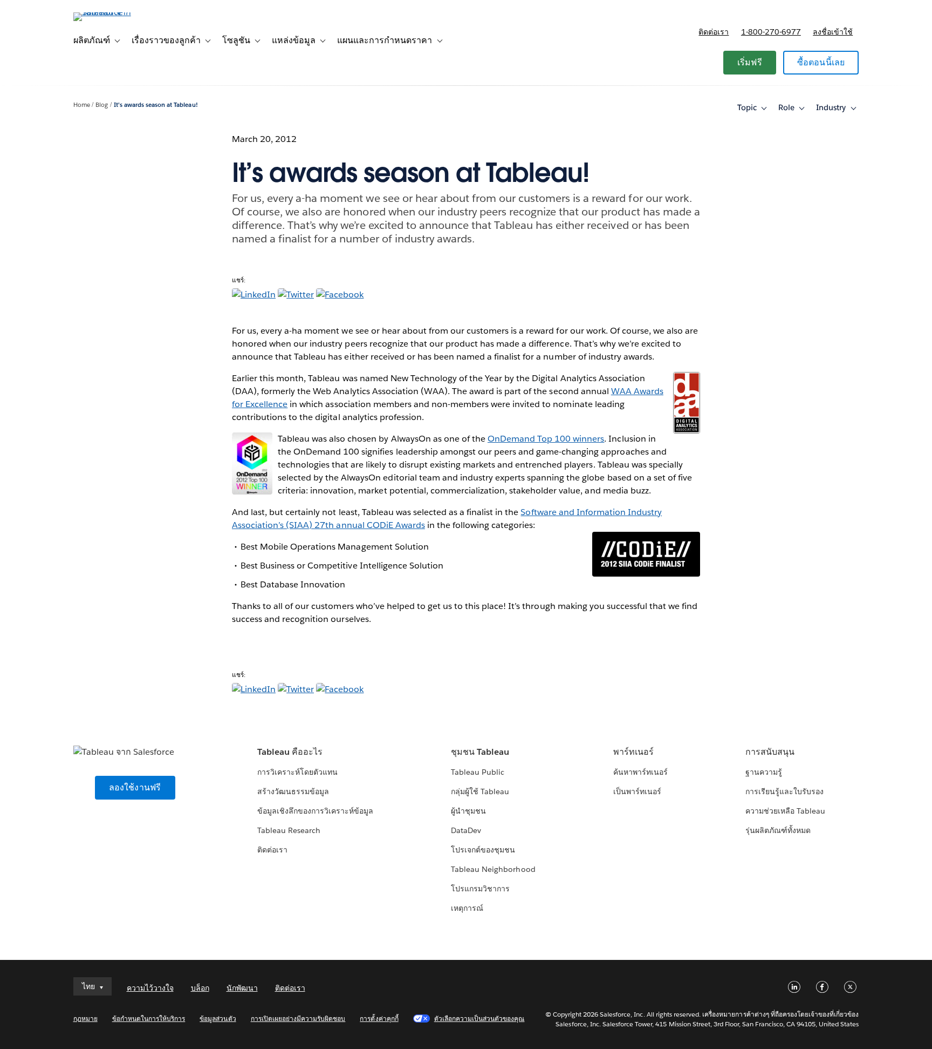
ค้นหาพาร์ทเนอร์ (640, 772)
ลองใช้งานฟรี (135, 787)
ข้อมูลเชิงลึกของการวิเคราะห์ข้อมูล (315, 811)
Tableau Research (288, 830)
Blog (101, 105)
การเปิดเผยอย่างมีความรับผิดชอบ (298, 1018)
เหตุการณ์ (467, 908)
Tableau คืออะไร (290, 751)
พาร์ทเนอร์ (633, 751)
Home (81, 105)
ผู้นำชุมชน (468, 811)
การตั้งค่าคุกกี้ (379, 1018)
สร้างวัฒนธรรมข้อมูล (293, 791)
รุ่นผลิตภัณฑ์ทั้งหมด (778, 830)
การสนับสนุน (769, 751)
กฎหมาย (85, 1018)
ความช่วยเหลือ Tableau (785, 811)
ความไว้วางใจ (150, 988)
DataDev (466, 830)
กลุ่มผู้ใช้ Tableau (480, 791)
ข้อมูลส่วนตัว (218, 1018)
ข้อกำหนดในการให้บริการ (149, 1018)
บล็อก (200, 988)
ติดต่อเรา (713, 32)
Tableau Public (477, 772)
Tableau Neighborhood (493, 869)
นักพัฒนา (242, 988)
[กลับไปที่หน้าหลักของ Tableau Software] (119, 12)
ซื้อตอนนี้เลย (821, 62)
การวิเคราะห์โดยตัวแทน (297, 772)
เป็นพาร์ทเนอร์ (637, 791)
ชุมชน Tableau (480, 751)
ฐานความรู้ (763, 772)
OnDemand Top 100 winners (546, 438)
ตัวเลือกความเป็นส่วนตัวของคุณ (479, 1018)
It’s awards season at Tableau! (156, 105)
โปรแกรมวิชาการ (480, 889)
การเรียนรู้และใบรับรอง (784, 791)
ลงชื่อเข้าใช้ (833, 32)
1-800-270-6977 (771, 32)
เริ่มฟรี (749, 62)
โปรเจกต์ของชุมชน (483, 850)
